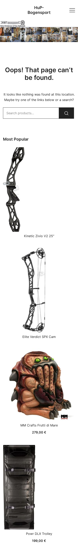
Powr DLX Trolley (39, 534)
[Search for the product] (66, 113)
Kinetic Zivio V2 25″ (39, 236)
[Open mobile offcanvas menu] (72, 10)
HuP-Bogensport (39, 10)
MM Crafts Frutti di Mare (39, 425)
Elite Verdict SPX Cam (39, 337)
